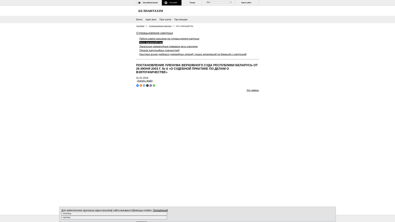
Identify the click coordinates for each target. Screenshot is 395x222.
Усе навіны (253, 90)
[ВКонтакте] (137, 85)
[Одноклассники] (140, 85)
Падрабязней (160, 210)
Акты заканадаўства (151, 42)
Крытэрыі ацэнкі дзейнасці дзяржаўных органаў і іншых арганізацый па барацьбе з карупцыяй (192, 54)
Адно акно (151, 19)
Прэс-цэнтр (165, 19)
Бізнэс (139, 19)
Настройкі (173, 2)
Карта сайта (246, 2)
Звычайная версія (150, 2)
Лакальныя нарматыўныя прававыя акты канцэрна (168, 46)
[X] (147, 85)
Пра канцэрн (181, 19)
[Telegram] (144, 85)
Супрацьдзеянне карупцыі (160, 26)
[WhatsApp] (154, 85)
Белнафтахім (150, 11)
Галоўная (140, 26)
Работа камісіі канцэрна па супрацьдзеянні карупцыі (169, 38)
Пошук (192, 2)
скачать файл (145, 80)
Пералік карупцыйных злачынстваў (159, 50)
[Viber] (150, 85)
